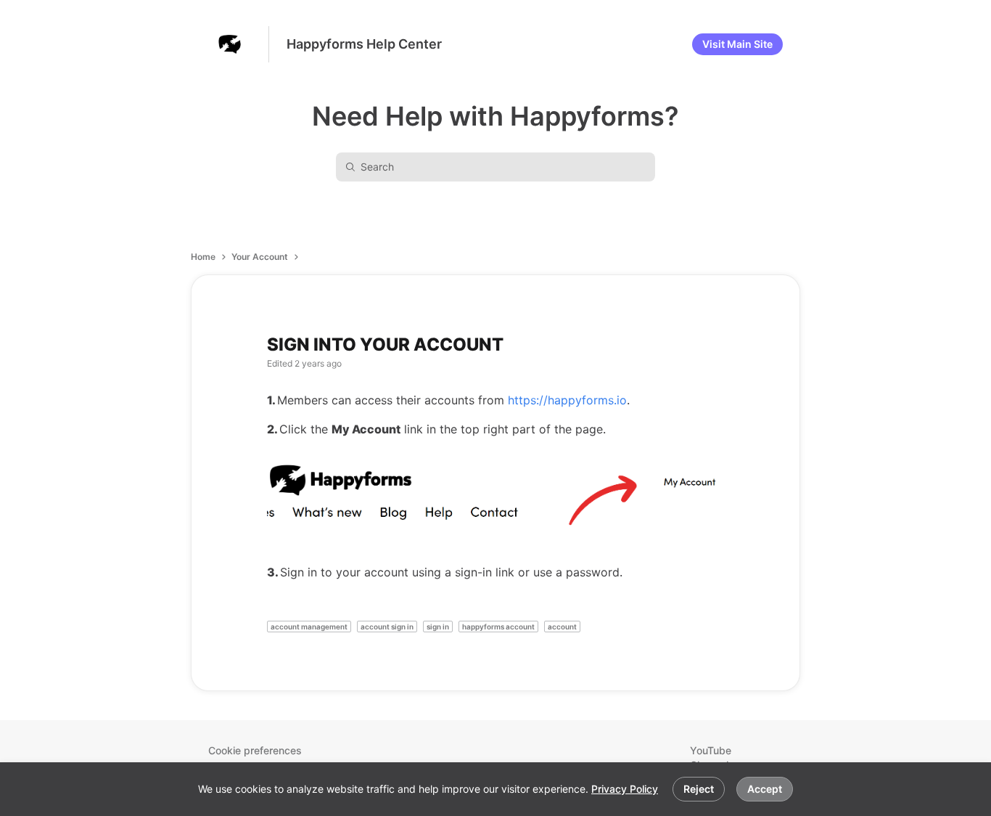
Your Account (259, 256)
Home (203, 256)
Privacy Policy (624, 789)
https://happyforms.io (567, 400)
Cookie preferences (255, 750)
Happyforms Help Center (364, 44)
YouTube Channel (710, 757)
